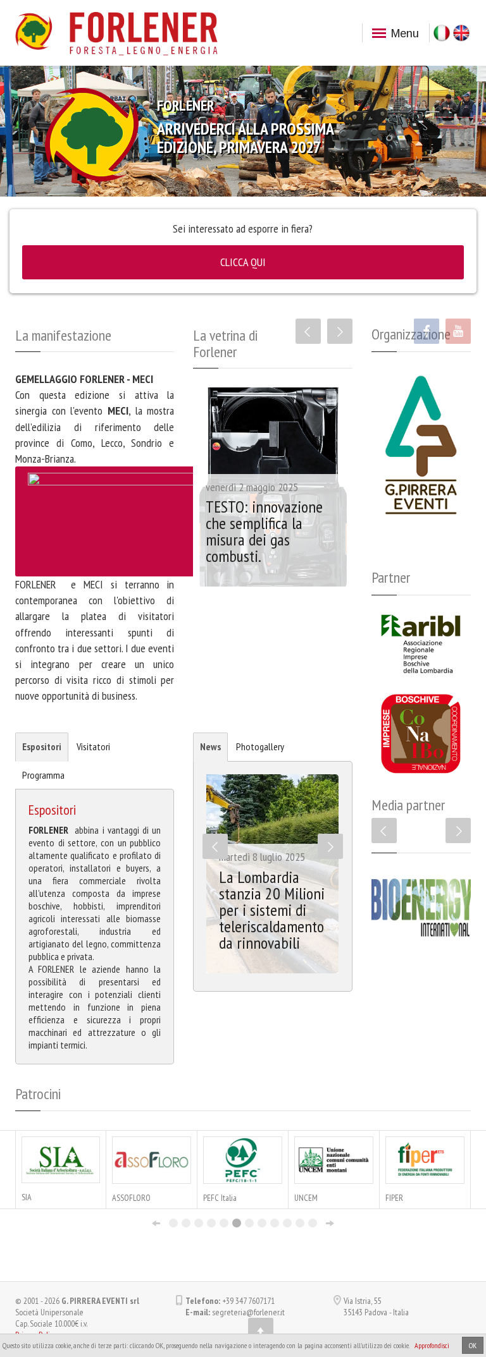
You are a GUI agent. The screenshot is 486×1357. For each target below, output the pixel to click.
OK (473, 1345)
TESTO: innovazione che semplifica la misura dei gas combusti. (264, 531)
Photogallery (260, 746)
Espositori (41, 746)
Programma (43, 775)
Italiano (441, 32)
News (210, 746)
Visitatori (93, 746)
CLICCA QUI (243, 262)
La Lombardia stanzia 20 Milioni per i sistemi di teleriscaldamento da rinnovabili (272, 910)
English (461, 32)
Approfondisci (431, 1345)
